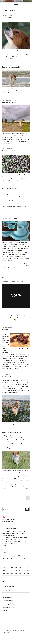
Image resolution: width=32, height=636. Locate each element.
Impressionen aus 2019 (11, 67)
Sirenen (5, 278)
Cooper (5, 329)
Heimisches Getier (9, 151)
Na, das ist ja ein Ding (10, 188)
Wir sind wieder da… (9, 377)
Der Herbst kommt (9, 102)
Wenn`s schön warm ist (11, 218)
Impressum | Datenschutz (9, 630)
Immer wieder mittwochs (11, 432)
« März (4, 581)
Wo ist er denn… (8, 17)
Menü (17, 4)
